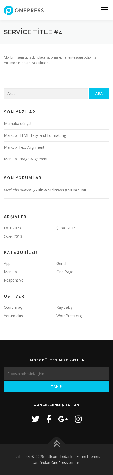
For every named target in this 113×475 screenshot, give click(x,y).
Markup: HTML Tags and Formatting (35, 135)
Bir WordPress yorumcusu (62, 189)
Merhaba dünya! (17, 123)
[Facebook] (48, 419)
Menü (104, 10)
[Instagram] (78, 419)
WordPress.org (69, 315)
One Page (64, 271)
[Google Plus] (63, 419)
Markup (10, 271)
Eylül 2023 (12, 227)
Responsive (13, 280)
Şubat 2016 (66, 227)
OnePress (59, 462)
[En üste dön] (56, 444)
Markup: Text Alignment (24, 147)
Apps (8, 263)
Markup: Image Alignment (26, 158)
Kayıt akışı (64, 307)
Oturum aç (13, 307)
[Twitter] (35, 419)
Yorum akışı (14, 315)
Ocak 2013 (13, 236)
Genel (61, 263)
